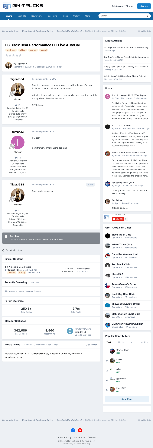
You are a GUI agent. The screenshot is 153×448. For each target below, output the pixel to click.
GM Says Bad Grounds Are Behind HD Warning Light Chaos (126, 47)
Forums (8, 16)
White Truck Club (122, 244)
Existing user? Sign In (122, 6)
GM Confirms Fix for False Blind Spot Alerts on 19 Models (126, 57)
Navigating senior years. (123, 182)
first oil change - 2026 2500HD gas (129, 95)
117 (18, 105)
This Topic (135, 16)
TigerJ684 (21, 63)
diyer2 (117, 203)
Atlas (118, 369)
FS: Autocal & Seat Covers (18, 267)
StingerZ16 (119, 185)
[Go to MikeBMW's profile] (112, 379)
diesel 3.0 (117, 274)
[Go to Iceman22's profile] (18, 142)
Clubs (65, 16)
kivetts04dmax (15, 270)
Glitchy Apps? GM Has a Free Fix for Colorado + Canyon (126, 76)
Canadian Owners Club (125, 254)
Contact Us (79, 437)
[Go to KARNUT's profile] (112, 360)
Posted (136, 98)
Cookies (92, 437)
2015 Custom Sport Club (126, 313)
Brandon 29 (81, 332)
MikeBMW (121, 378)
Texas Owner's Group (124, 284)
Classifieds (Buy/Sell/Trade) (48, 66)
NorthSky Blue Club (123, 294)
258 (19, 158)
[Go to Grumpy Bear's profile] (112, 351)
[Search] (147, 15)
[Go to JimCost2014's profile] (107, 126)
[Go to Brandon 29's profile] (70, 331)
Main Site (21, 16)
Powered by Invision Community (76, 443)
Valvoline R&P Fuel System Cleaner (129, 152)
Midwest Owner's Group (126, 303)
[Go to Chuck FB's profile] (107, 96)
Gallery (76, 16)
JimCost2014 (120, 128)
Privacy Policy (64, 437)
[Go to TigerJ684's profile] (8, 65)
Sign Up (144, 6)
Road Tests (52, 16)
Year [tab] (133, 342)
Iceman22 (17, 131)
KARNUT (120, 359)
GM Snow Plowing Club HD (127, 323)
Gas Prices (117, 200)
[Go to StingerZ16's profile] (107, 184)
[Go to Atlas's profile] (112, 370)
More (87, 16)
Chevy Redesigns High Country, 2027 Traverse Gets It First (126, 66)
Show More (126, 399)
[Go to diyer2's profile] (107, 201)
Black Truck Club (121, 234)
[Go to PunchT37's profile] (107, 153)
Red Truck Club (121, 264)
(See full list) (92, 344)
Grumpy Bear (122, 350)
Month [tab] (121, 342)
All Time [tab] (144, 342)
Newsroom (36, 16)
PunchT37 (119, 155)
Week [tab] (109, 342)
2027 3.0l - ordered (121, 125)
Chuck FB (119, 98)
